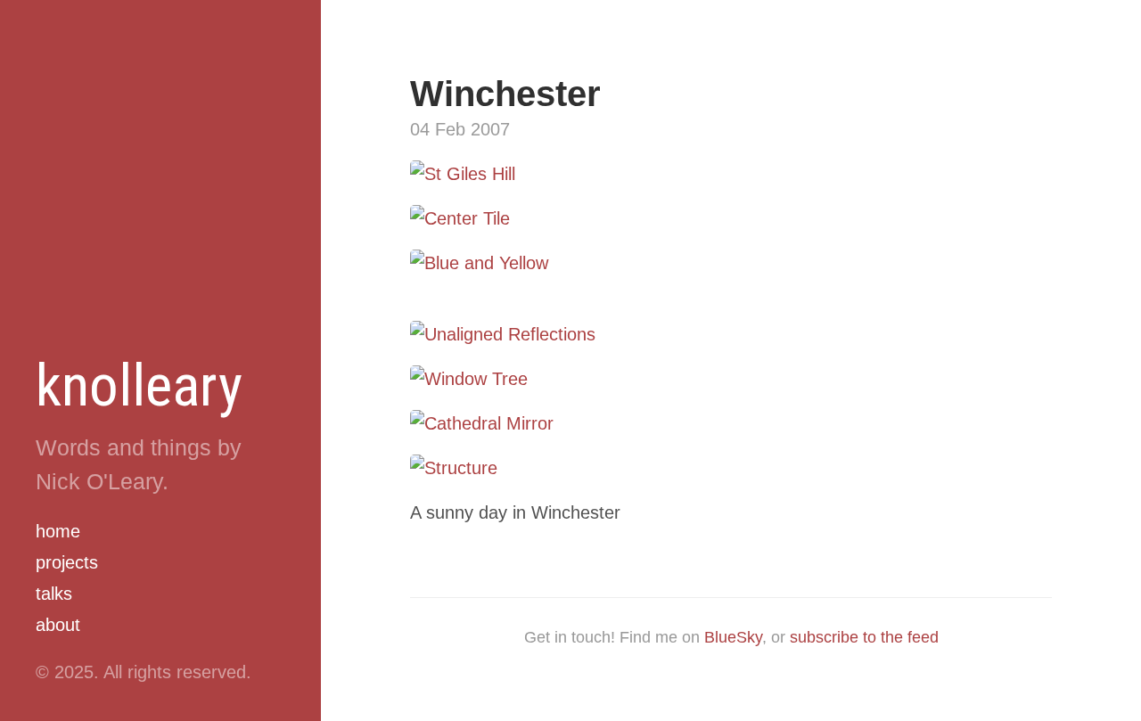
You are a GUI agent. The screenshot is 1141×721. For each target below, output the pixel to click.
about (58, 625)
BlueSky (733, 637)
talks (54, 593)
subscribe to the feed (864, 637)
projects (67, 562)
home (58, 531)
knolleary (139, 386)
